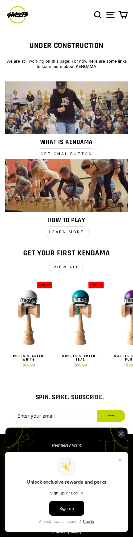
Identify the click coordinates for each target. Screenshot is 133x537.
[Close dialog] (121, 434)
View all (66, 267)
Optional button (67, 153)
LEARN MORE (66, 231)
